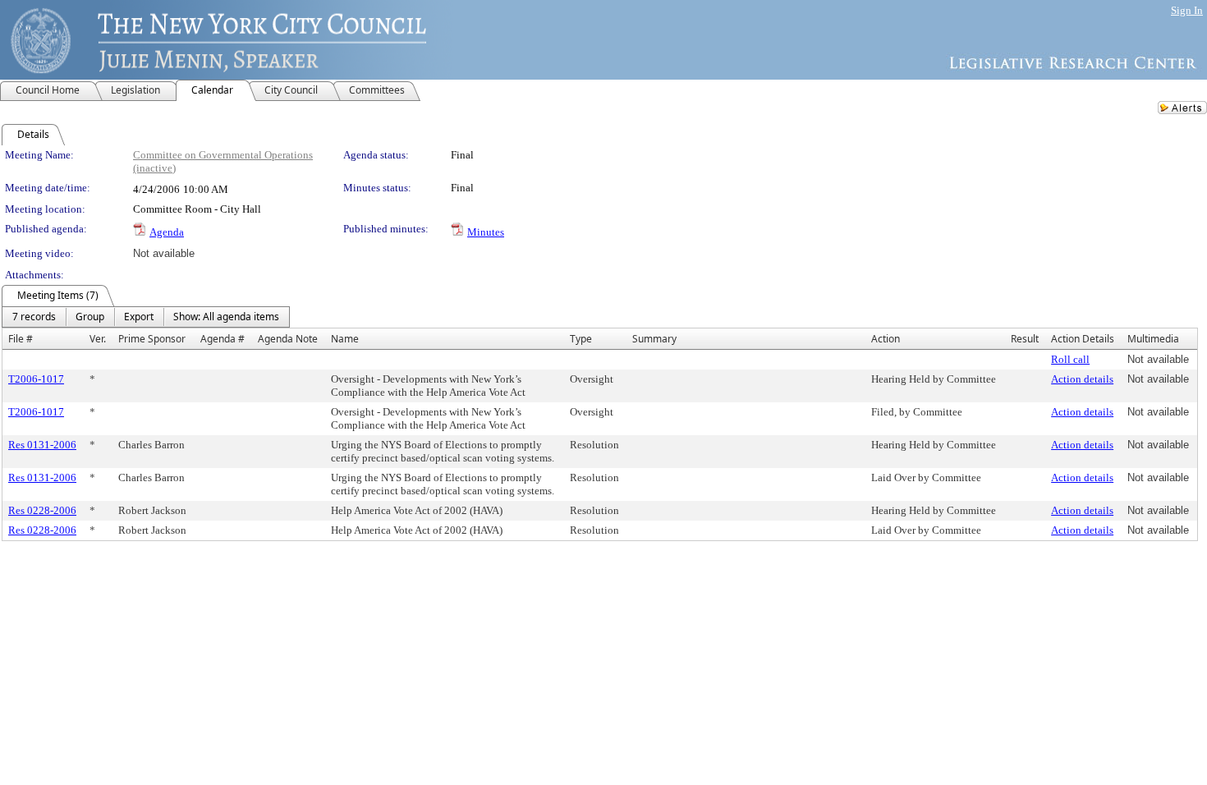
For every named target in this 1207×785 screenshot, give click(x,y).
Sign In (1187, 10)
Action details (1082, 379)
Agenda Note (288, 339)
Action (885, 339)
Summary (654, 339)
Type (581, 339)
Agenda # (222, 339)
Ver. (97, 339)
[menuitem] (34, 317)
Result (1025, 339)
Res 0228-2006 (42, 510)
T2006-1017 (36, 379)
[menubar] (146, 317)
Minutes (485, 232)
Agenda (166, 232)
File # (20, 339)
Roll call (1070, 359)
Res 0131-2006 (42, 444)
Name (345, 339)
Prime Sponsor (152, 339)
